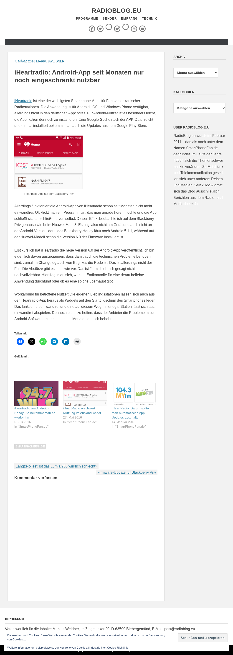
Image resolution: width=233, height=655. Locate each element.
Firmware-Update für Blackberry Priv (126, 472)
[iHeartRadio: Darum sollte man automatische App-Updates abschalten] (134, 393)
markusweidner (50, 61)
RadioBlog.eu (116, 10)
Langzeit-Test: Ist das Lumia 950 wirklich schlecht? (56, 466)
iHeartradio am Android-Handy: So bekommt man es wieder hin (34, 412)
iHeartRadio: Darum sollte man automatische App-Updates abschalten (130, 412)
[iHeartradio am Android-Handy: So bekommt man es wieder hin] (36, 393)
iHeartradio (23, 101)
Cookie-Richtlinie (118, 647)
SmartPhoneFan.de (30, 446)
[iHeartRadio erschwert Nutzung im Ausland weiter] (85, 393)
